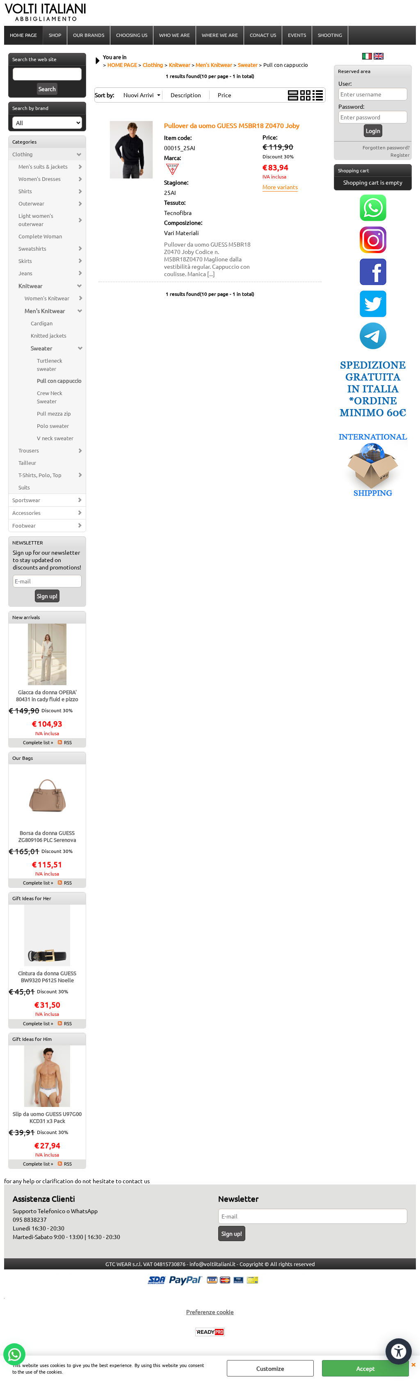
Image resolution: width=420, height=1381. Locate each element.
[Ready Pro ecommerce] (210, 1332)
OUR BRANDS (88, 35)
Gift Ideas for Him (32, 1039)
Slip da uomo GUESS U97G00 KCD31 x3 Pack (47, 1117)
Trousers (28, 450)
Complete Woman (40, 236)
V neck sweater (55, 437)
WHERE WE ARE (220, 35)
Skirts (25, 260)
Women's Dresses (39, 178)
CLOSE (413, 1364)
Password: (351, 106)
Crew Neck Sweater (49, 397)
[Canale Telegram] (373, 346)
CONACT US (263, 35)
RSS (68, 742)
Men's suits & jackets (43, 166)
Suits (24, 487)
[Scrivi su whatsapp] (373, 218)
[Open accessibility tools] (399, 1351)
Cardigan (41, 323)
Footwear (24, 525)
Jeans (25, 273)
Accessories (26, 512)
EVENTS (297, 35)
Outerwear (31, 203)
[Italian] (367, 57)
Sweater (41, 348)
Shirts (25, 190)
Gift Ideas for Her (31, 898)
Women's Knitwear (47, 298)
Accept (365, 1368)
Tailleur (27, 462)
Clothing (22, 154)
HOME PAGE (23, 35)
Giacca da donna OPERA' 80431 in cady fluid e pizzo (47, 695)
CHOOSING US (131, 35)
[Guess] (172, 172)
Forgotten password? (386, 147)
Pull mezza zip (54, 413)
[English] (378, 57)
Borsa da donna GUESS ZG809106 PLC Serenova (47, 836)
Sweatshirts (32, 248)
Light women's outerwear (35, 219)
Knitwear (30, 285)
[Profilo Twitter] (373, 314)
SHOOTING (330, 35)
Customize (270, 1368)
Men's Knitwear (45, 310)
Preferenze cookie (210, 1311)
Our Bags (22, 758)
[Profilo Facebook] (373, 282)
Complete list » (38, 742)
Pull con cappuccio (59, 380)
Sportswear (26, 499)
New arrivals (26, 617)
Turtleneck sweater (49, 364)
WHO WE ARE (174, 35)
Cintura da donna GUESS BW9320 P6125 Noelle (47, 976)
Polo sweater (53, 425)
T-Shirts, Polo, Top (40, 474)
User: (345, 83)
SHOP (55, 35)
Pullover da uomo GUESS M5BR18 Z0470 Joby (231, 125)
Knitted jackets (48, 335)
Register (400, 154)
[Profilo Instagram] (373, 250)
